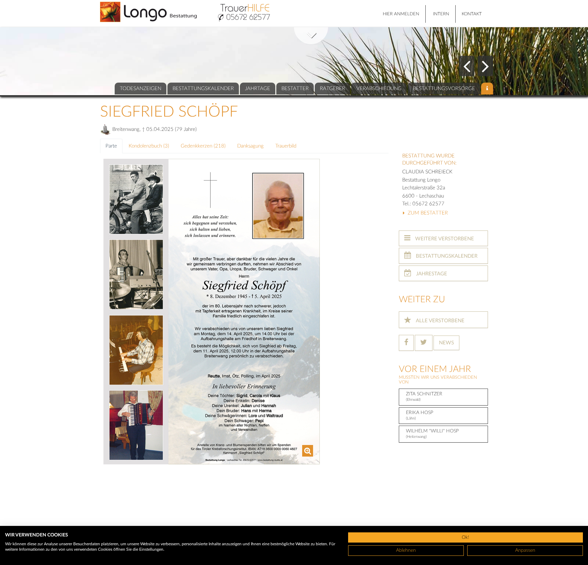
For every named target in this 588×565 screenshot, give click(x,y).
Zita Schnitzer (424, 396)
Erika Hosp (419, 415)
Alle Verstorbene (439, 320)
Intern (441, 14)
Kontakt (472, 14)
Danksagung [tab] (250, 146)
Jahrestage (431, 273)
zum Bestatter (427, 213)
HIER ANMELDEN (401, 14)
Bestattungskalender (445, 256)
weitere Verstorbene (444, 238)
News (446, 342)
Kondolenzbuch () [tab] (149, 146)
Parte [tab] (111, 146)
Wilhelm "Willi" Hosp (432, 434)
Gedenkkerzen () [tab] (203, 146)
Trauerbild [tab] (285, 146)
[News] (487, 89)
